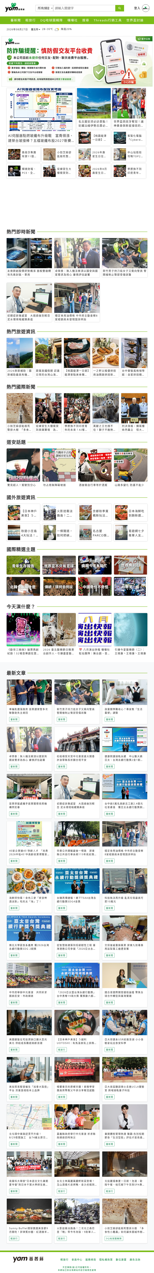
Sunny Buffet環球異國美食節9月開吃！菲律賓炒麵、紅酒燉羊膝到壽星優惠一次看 (28, 1232)
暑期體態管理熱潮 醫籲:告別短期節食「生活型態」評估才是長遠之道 (124, 1137)
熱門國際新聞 (21, 387)
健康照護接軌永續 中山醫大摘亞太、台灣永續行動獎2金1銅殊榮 (124, 760)
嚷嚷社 (72, 20)
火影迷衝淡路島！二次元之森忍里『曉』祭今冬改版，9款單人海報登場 (76, 1232)
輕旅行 (30, 20)
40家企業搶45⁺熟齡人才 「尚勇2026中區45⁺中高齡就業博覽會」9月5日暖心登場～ (29, 854)
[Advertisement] (77, 204)
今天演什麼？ (21, 606)
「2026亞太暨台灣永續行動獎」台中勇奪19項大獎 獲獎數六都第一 (76, 996)
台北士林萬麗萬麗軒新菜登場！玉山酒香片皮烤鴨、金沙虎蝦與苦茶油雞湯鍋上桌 (76, 1184)
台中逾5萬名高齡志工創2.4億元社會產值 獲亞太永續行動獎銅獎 (124, 807)
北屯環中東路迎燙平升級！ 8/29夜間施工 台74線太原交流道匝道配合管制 (28, 1137)
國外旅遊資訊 (21, 497)
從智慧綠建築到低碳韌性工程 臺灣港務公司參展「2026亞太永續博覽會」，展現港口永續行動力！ (76, 948)
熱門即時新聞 (21, 231)
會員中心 (77, 1259)
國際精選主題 (21, 549)
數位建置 (121, 1259)
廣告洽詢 (135, 1259)
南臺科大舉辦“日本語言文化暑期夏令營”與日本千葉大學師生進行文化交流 (28, 1184)
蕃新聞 (16, 20)
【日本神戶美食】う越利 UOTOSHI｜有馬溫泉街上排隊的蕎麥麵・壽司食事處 (77, 1043)
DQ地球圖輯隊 (51, 20)
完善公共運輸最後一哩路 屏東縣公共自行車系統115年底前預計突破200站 (77, 854)
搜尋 (85, 20)
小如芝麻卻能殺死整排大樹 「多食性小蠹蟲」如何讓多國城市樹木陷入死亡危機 (124, 1232)
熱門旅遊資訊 (21, 331)
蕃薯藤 (14, 8)
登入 (137, 8)
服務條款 (90, 1259)
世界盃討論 (135, 20)
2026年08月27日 (17, 29)
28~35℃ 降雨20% (57, 29)
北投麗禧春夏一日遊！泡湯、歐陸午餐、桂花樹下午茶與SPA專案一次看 (124, 1184)
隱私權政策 (106, 1259)
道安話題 (16, 442)
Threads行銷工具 (108, 20)
